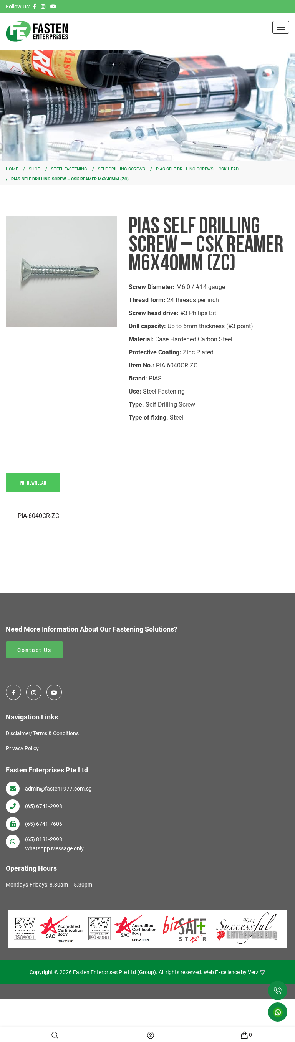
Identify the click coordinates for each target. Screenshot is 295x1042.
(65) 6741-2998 (43, 806)
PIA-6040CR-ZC (38, 515)
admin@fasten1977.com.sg (58, 789)
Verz (253, 972)
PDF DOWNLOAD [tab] (33, 482)
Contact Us (34, 650)
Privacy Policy (22, 748)
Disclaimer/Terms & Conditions (42, 733)
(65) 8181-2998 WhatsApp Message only (54, 844)
